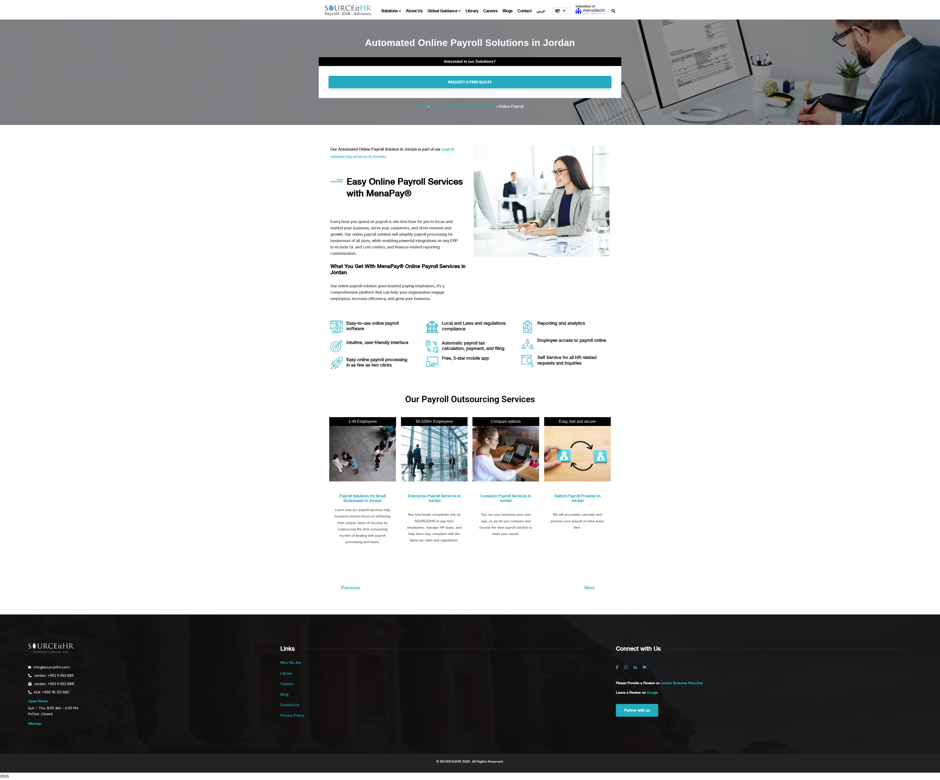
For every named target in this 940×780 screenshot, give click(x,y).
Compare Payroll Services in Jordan (505, 498)
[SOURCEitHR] (348, 11)
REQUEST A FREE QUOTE (470, 82)
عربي (541, 11)
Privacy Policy (292, 715)
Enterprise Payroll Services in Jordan (434, 498)
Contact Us (289, 705)
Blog (284, 694)
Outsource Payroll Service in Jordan (463, 106)
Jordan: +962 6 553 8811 (53, 675)
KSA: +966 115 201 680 (51, 692)
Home (421, 106)
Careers (286, 684)
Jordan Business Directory (682, 683)
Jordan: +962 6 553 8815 (54, 683)
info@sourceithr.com (52, 667)
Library (286, 673)
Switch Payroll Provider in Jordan (577, 498)
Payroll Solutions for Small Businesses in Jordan (362, 498)
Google (652, 692)
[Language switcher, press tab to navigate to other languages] (560, 10)
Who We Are (290, 662)
